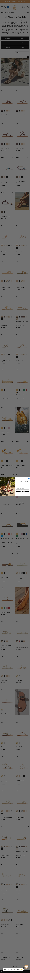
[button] (26, 967)
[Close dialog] (29, 478)
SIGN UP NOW (22, 491)
